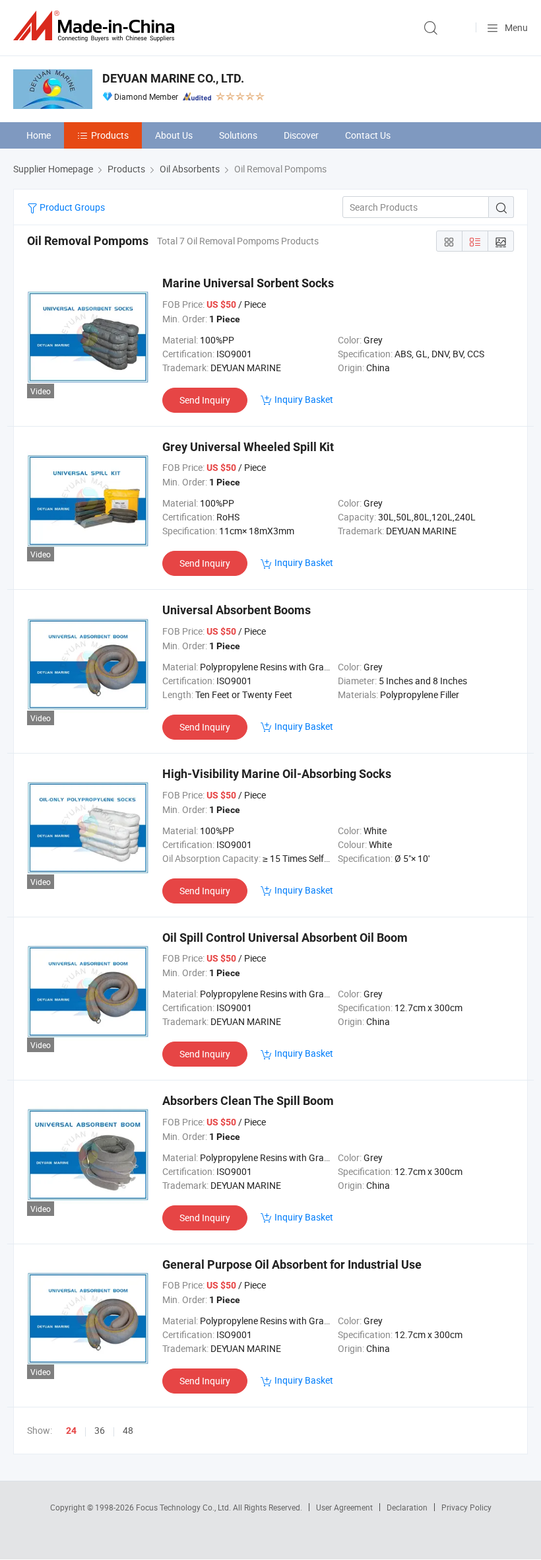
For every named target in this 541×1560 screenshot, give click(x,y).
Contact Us (368, 135)
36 (99, 1430)
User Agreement (344, 1507)
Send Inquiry (204, 400)
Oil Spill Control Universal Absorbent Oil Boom (285, 937)
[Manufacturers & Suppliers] (96, 26)
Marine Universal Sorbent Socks (248, 283)
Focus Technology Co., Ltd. (184, 1507)
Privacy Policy (466, 1507)
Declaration (407, 1507)
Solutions (238, 135)
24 (71, 1430)
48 (128, 1430)
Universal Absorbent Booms (236, 610)
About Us (174, 135)
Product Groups (71, 207)
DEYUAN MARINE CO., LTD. (173, 78)
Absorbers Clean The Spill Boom (248, 1101)
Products (110, 135)
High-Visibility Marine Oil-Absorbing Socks (276, 774)
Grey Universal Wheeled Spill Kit (248, 447)
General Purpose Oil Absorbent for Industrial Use (292, 1264)
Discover (301, 135)
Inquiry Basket (303, 399)
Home (38, 135)
